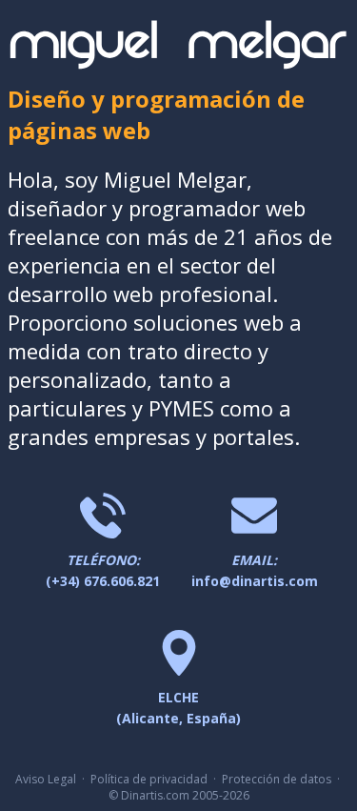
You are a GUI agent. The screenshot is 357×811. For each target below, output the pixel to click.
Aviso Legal (45, 779)
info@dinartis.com (254, 570)
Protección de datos (276, 779)
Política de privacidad (149, 779)
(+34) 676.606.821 (103, 570)
